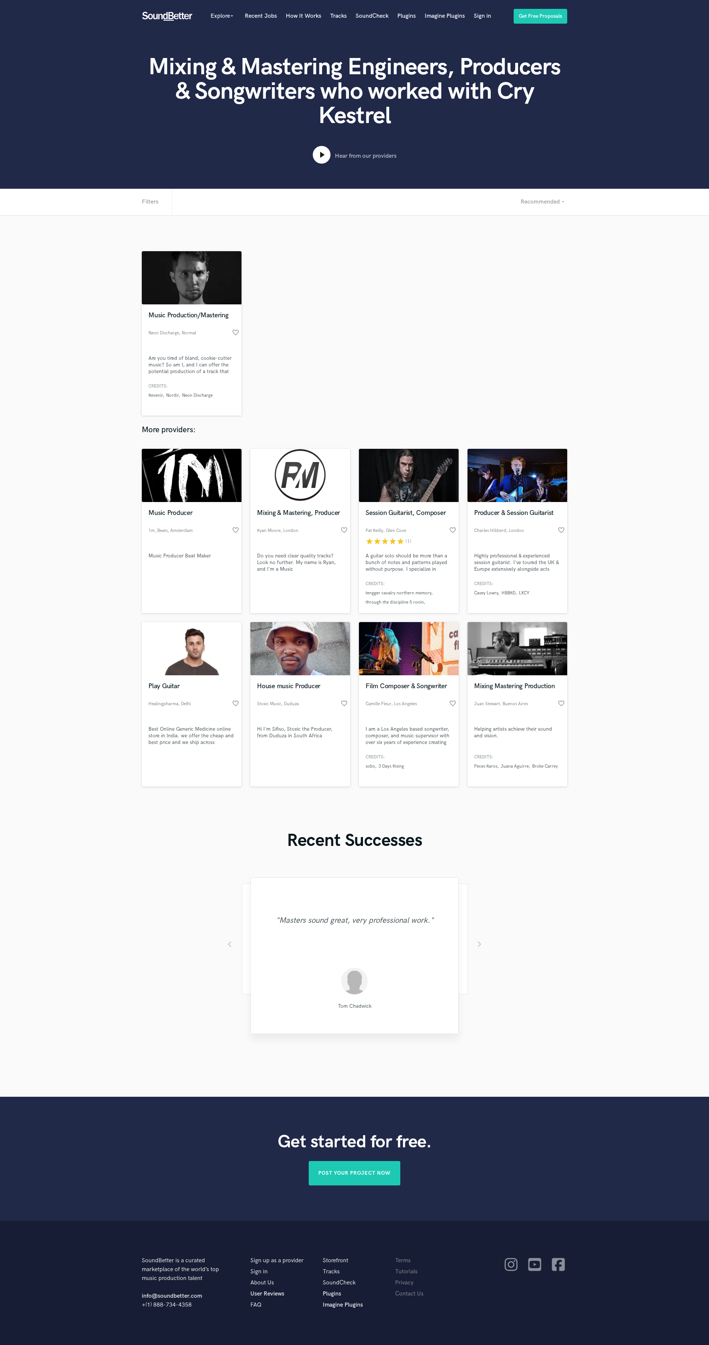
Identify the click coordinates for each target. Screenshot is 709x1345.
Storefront (335, 1260)
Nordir (172, 395)
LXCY (524, 593)
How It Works (303, 16)
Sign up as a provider (277, 1260)
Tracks (338, 16)
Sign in (482, 16)
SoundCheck (372, 16)
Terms (403, 1260)
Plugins (406, 16)
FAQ (255, 1304)
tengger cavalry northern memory (398, 593)
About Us (262, 1282)
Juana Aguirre (515, 766)
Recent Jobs (261, 16)
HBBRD (508, 593)
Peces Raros (485, 766)
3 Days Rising (391, 766)
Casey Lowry (486, 593)
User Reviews (267, 1293)
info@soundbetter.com (172, 1296)
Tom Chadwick (354, 1006)
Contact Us (409, 1293)
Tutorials (406, 1271)
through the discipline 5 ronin (395, 602)
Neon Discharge (197, 395)
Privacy (404, 1282)
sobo (370, 766)
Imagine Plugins (445, 16)
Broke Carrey (545, 766)
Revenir (155, 395)
